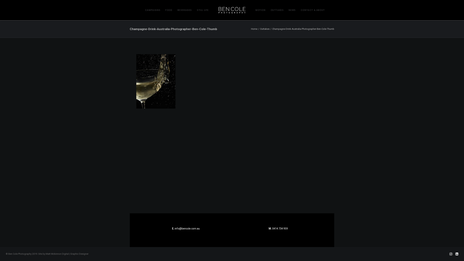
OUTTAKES (277, 10)
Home (254, 29)
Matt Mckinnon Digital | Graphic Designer (67, 253)
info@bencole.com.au (186, 228)
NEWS (292, 10)
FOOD (168, 10)
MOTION (260, 10)
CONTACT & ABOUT (313, 10)
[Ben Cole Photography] (232, 10)
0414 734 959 (280, 228)
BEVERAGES (184, 10)
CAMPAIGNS (152, 10)
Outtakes (265, 29)
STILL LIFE (203, 10)
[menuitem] (152, 10)
